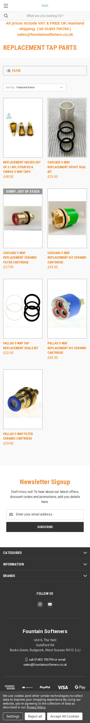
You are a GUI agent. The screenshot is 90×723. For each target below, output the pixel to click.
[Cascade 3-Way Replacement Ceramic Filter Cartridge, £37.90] (23, 218)
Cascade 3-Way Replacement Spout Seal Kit (67, 167)
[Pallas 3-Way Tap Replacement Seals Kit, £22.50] (23, 309)
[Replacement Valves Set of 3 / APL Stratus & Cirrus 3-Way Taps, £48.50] (23, 128)
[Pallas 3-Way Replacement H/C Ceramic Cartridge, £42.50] (67, 309)
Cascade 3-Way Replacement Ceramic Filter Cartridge (20, 257)
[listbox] (40, 87)
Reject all (35, 716)
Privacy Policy (36, 707)
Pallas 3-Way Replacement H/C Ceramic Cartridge (67, 348)
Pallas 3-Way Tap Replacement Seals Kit (20, 345)
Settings (12, 716)
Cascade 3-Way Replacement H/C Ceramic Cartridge (67, 257)
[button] (45, 70)
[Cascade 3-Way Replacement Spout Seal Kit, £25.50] (67, 128)
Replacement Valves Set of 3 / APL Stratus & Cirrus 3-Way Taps (22, 167)
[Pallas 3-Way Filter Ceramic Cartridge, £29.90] (23, 399)
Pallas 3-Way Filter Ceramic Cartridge (18, 436)
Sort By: (10, 87)
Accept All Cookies (64, 716)
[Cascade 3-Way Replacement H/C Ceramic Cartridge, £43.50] (67, 218)
